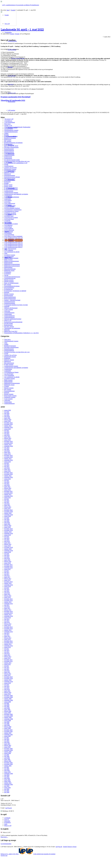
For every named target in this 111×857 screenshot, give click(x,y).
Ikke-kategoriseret (9, 363)
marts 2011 (7, 672)
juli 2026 (6, 412)
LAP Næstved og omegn (11, 217)
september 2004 (8, 773)
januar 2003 (7, 787)
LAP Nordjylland (9, 219)
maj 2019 (6, 539)
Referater (6, 292)
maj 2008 (6, 723)
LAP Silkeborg (8, 225)
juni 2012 (6, 650)
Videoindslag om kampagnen (12, 328)
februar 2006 (7, 761)
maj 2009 (6, 706)
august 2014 (7, 617)
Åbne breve (7, 124)
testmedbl (6, 306)
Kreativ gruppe (8, 184)
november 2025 (8, 424)
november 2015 (8, 600)
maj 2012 (6, 652)
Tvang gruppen (8, 399)
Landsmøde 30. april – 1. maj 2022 (22, 29)
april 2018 (7, 558)
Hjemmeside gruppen (10, 356)
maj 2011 (6, 669)
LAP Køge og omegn (10, 213)
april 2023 (7, 468)
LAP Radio (7, 220)
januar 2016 (7, 597)
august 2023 (7, 461)
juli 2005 (6, 767)
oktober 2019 (7, 532)
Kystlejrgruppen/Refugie (11, 188)
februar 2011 (7, 673)
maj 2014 (6, 620)
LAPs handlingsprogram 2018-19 (13, 239)
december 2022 (8, 472)
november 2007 (8, 731)
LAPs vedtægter (8, 250)
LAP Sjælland (8, 227)
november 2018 (8, 547)
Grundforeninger (8, 166)
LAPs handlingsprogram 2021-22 (13, 242)
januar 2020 (7, 527)
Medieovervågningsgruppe (11, 261)
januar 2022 (7, 489)
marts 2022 (7, 486)
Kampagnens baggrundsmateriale (13, 322)
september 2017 (8, 567)
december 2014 (8, 611)
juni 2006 (6, 756)
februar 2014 (7, 624)
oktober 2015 (7, 602)
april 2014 (7, 622)
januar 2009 (7, 712)
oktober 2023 (7, 458)
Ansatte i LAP (8, 125)
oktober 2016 (7, 583)
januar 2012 (7, 658)
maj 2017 (6, 574)
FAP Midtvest (8, 121)
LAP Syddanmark (9, 230)
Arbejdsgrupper (8, 128)
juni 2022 (6, 482)
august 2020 (7, 516)
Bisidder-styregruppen (10, 136)
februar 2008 (7, 726)
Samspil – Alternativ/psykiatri (12, 300)
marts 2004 (7, 780)
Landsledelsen (8, 195)
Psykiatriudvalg (8, 289)
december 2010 (8, 677)
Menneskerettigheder (10, 269)
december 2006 (8, 748)
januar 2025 (7, 440)
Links (5, 253)
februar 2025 (7, 438)
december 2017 (8, 564)
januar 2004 (7, 781)
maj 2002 (6, 789)
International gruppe (9, 178)
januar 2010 (7, 694)
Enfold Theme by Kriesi (69, 846)
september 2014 (8, 616)
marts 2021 (7, 505)
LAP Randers (8, 222)
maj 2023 (6, 466)
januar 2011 (7, 675)
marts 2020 (7, 524)
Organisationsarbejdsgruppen (12, 276)
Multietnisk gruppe (9, 270)
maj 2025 (6, 433)
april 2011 (7, 670)
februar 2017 (7, 578)
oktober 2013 (7, 630)
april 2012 (7, 653)
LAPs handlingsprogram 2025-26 (13, 245)
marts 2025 (7, 436)
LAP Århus (7, 202)
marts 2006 (7, 759)
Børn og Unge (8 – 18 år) (11, 145)
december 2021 (8, 491)
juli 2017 (6, 571)
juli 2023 (6, 463)
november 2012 (8, 642)
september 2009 (8, 700)
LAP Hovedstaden (9, 206)
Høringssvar (7, 174)
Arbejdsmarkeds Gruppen (11, 130)
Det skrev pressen (9, 326)
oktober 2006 (7, 751)
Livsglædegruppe (9, 256)
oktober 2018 (7, 549)
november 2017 (8, 566)
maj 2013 (6, 634)
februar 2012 (7, 656)
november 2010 (8, 678)
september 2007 (8, 734)
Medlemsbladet (8, 262)
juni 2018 (6, 555)
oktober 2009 (7, 698)
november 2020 (8, 511)
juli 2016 (6, 588)
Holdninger (7, 358)
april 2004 (7, 778)
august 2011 (7, 664)
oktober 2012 (7, 644)
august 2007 (7, 736)
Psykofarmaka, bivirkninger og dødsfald (15, 290)
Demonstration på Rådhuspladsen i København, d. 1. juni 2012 (21, 333)
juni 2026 (6, 413)
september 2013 (8, 631)
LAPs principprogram (10, 248)
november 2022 (8, 474)
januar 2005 (7, 772)
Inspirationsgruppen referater (12, 177)
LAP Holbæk (8, 205)
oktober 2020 (7, 513)
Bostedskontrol (8, 144)
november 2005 (8, 764)
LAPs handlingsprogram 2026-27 (13, 247)
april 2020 (7, 522)
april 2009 (7, 708)
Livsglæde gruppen (9, 378)
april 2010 (7, 689)
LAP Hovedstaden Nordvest (12, 208)
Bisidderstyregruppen (10, 138)
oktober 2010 (7, 680)
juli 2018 (6, 553)
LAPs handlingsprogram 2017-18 (13, 237)
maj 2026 (6, 415)
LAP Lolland (7, 214)
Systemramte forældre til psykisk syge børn (16, 305)
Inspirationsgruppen (9, 175)
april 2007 (7, 742)
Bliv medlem (7, 141)
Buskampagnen (8, 325)
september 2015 (8, 603)
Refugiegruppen (8, 295)
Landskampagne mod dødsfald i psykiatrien (16, 194)
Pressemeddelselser (9, 391)
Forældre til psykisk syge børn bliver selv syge (17, 161)
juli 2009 (6, 703)
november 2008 (8, 716)
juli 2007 (6, 737)
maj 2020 (6, 521)
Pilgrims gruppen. (9, 281)
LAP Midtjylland (8, 216)
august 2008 (7, 720)
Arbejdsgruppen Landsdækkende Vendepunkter (17, 127)
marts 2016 (7, 594)
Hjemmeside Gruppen (10, 169)
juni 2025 (6, 432)
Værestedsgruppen (9, 312)
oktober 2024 (7, 444)
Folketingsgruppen (9, 153)
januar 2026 (7, 421)
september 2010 (8, 681)
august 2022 (7, 479)
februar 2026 (7, 419)
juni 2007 (6, 739)
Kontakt (6, 183)
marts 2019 (7, 542)
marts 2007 (7, 744)
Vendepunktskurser (9, 315)
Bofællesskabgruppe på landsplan (13, 142)
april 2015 (7, 606)
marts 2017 (7, 577)
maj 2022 (6, 483)
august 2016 (7, 586)
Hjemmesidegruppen (10, 170)
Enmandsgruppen (9, 149)
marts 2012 (7, 655)
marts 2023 (7, 469)
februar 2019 (7, 544)
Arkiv (5, 342)
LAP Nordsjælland (9, 122)
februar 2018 (7, 561)
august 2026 (7, 410)
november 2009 (8, 697)
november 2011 (8, 661)
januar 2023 (7, 471)
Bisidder (6, 135)
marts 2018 (7, 560)
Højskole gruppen (9, 360)
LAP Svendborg (8, 228)
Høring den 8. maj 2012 (10, 331)
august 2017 (7, 569)
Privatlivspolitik (8, 323)
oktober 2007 (7, 733)
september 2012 (8, 645)
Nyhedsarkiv (7, 272)
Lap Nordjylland (8, 374)
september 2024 (8, 446)
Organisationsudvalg (9, 278)
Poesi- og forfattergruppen (11, 283)
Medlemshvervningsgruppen (12, 264)
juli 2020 (6, 518)
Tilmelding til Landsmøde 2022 (13, 100)
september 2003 (8, 784)
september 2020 (8, 514)
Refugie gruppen (8, 394)
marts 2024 (7, 452)
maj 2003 (6, 786)
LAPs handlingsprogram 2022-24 (13, 244)
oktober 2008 (7, 717)
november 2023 (8, 457)
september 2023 (8, 460)
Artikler (6, 133)
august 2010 (7, 683)
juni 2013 (6, 633)
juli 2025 (6, 430)
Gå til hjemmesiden (6, 843)
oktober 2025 (7, 426)
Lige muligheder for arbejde (11, 252)
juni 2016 (6, 589)
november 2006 (8, 750)
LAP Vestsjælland (9, 234)
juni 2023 (6, 465)
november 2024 (8, 443)
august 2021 (7, 497)
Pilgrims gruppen (9, 280)
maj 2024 (6, 449)
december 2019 (8, 528)
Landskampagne (8, 191)
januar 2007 (7, 747)
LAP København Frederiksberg (12, 209)
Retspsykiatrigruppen (10, 297)
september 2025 (8, 427)
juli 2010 (6, 684)
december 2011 (8, 659)
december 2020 (8, 510)
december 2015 (8, 599)
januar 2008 (7, 728)
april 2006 (7, 758)
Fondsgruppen (8, 156)
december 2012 (8, 641)
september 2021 (8, 496)
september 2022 (8, 477)
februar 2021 (7, 507)
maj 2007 (6, 741)
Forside (12, 34)
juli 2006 (6, 755)
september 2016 (8, 585)
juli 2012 (6, 649)
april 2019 (7, 541)
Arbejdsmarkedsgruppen (11, 131)
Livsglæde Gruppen (9, 255)
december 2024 (8, 441)
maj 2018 (6, 557)
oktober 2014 (7, 614)
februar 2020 (7, 525)
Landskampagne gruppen (11, 192)
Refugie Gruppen (9, 294)
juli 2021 (6, 499)
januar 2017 (7, 580)
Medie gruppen (8, 259)
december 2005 (8, 762)
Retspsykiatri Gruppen (10, 395)
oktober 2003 (7, 783)
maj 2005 (6, 769)
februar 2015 (7, 610)
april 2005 (7, 770)
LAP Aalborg (8, 200)
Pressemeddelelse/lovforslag (12, 286)
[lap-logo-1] (8, 25)
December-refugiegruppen (11, 147)
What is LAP (7, 320)
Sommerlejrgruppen (9, 301)
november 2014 (8, 613)
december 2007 (8, 730)
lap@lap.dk (8, 808)
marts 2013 (7, 636)
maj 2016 (6, 591)
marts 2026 (7, 418)
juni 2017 (6, 572)
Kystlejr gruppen (8, 364)
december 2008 (8, 714)
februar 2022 (7, 488)
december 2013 (8, 627)
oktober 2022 (7, 475)
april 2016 (7, 592)
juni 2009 (6, 705)
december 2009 (8, 695)
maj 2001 (6, 790)
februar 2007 (7, 745)
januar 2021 (7, 508)
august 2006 (7, 753)
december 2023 (8, 455)
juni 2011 (6, 667)
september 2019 (8, 533)
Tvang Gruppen (8, 309)
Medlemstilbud (8, 267)
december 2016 (8, 581)
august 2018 (7, 552)
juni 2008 (6, 722)
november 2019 (8, 530)
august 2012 (7, 647)
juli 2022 (6, 480)
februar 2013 (7, 638)
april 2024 (7, 450)
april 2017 (7, 575)
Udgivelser (7, 311)
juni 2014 (6, 619)
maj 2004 (6, 776)
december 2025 (8, 422)
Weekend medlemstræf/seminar (12, 319)
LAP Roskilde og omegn (11, 223)
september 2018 (8, 550)
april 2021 (7, 504)
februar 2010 (7, 692)
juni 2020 (6, 519)
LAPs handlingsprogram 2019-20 (13, 241)
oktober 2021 (7, 494)
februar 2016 (7, 596)
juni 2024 (6, 447)
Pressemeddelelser (9, 287)
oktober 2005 (7, 765)
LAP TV (6, 231)
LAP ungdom (8, 233)
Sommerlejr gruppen (9, 397)
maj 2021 (6, 502)
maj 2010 (6, 688)
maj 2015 (6, 605)
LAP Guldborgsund (9, 203)
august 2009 (7, 702)
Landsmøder (7, 199)
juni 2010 (6, 686)
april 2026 (7, 416)
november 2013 (8, 628)
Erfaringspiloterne (9, 150)
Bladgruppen (7, 139)
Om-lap (6, 275)
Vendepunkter (8, 314)
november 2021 (8, 493)
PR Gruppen (7, 284)
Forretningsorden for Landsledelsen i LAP (15, 163)
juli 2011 (6, 666)
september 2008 (8, 719)
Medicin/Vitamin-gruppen (11, 258)
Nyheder (17, 34)
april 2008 (7, 725)
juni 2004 (6, 775)
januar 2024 (7, 454)
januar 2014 (7, 625)
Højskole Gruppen (9, 172)
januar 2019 (7, 546)
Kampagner (7, 181)
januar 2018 (7, 563)
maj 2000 (6, 792)
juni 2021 (6, 500)
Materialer (7, 329)
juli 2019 (6, 536)
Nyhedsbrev (7, 273)
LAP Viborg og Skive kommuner (13, 236)
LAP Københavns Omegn (11, 211)
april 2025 (7, 435)
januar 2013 (7, 639)
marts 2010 (7, 691)
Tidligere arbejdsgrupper (11, 308)
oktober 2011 (7, 663)
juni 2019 (6, 538)
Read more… (4, 837)
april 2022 (7, 485)
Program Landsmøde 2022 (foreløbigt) (16, 97)
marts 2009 (7, 709)
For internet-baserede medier (12, 160)
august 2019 (7, 535)
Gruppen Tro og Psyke (10, 167)
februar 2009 (7, 711)
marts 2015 (7, 608)
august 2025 (7, 429)
